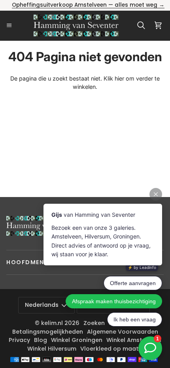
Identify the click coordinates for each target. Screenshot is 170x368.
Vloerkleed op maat (109, 349)
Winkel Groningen (76, 340)
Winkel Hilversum (51, 349)
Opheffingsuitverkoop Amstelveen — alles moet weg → (88, 5)
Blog (40, 340)
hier (119, 78)
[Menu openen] (11, 25)
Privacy (19, 340)
